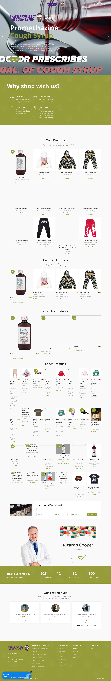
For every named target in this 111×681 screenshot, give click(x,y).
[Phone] (4, 677)
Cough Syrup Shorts (48, 428)
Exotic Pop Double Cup (70, 421)
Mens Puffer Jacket (16, 459)
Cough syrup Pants (90, 174)
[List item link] (18, 659)
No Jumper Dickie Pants (12, 382)
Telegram (92, 648)
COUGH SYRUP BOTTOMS (44, 210)
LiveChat (44, 115)
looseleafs (65, 145)
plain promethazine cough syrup (32, 449)
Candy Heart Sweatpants (44, 208)
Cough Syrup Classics (67, 176)
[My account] (91, 4)
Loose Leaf (67, 251)
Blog (74, 657)
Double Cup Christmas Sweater (94, 382)
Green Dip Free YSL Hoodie (32, 476)
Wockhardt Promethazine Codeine (95, 424)
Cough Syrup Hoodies (44, 176)
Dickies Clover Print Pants (78, 460)
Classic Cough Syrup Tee (47, 382)
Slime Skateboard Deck (36, 381)
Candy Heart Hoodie (21, 208)
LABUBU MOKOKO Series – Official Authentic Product (16, 476)
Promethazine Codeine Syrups (21, 179)
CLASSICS (59, 656)
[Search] (94, 4)
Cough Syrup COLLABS (13, 397)
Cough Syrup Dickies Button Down (94, 488)
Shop (74, 654)
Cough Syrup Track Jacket (58, 382)
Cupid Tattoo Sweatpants (25, 413)
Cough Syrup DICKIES (13, 402)
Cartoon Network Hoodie (90, 208)
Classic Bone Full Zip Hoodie (49, 349)
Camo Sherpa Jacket (67, 172)
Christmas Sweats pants (90, 240)
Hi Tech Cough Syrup (48, 483)
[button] (21, 510)
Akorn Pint (21, 177)
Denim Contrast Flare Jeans (70, 382)
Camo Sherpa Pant (90, 172)
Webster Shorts (47, 420)
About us (75, 651)
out (12, 653)
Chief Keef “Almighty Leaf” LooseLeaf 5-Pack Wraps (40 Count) (67, 247)
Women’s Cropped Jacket (82, 420)
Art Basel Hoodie (44, 172)
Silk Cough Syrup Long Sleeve (12, 422)
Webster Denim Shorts (78, 488)
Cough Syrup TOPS (44, 174)
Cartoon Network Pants (21, 240)
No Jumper (13, 400)
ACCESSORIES (75, 348)
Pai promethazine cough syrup (94, 460)
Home (75, 648)
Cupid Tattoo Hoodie (25, 380)
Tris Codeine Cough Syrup (63, 456)
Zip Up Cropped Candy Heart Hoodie (81, 383)
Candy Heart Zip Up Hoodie (67, 208)
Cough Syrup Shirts (13, 433)
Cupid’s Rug (75, 346)
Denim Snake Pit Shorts (48, 460)
